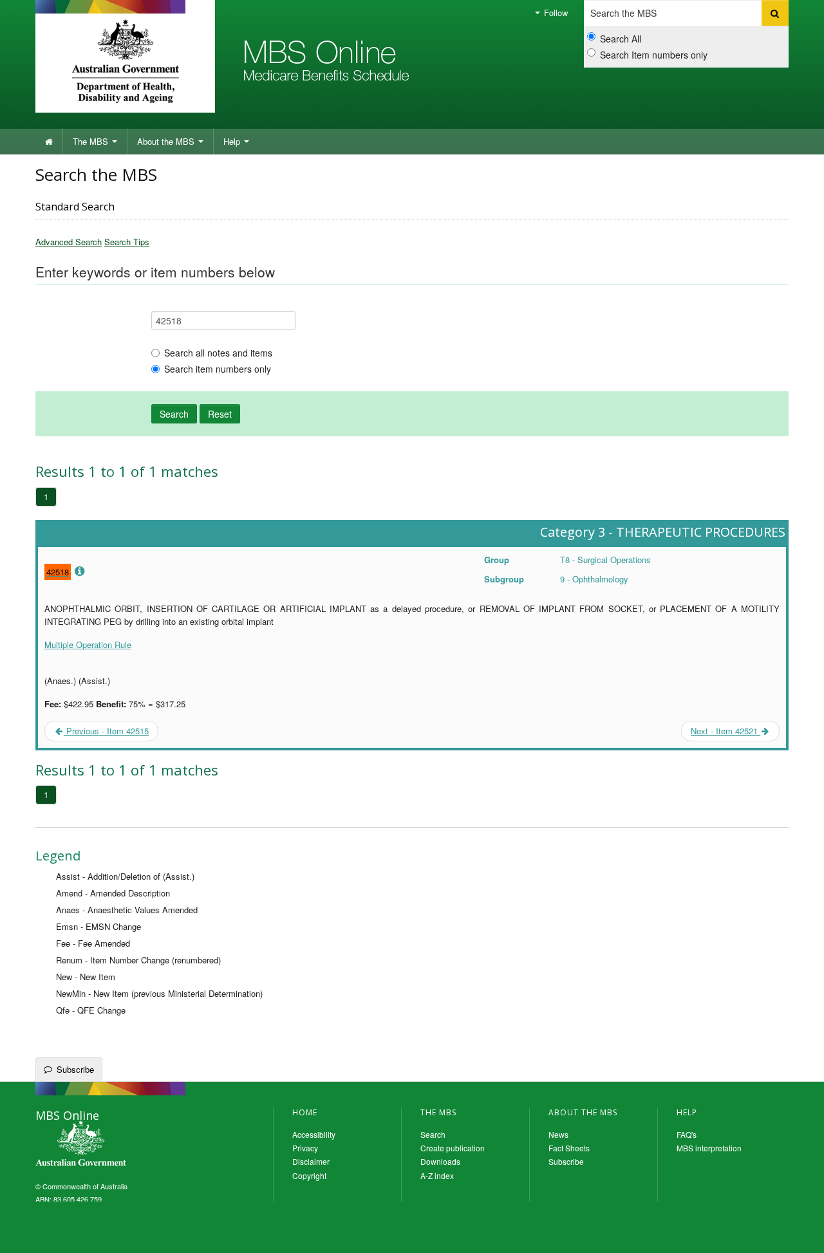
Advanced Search (68, 242)
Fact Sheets (569, 1147)
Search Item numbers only (653, 54)
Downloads (440, 1161)
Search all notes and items (218, 352)
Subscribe (75, 1069)
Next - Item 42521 (725, 731)
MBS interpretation (709, 1147)
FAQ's (687, 1134)
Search (174, 413)
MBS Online (115, 1144)
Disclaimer (311, 1161)
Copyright (309, 1175)
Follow (554, 12)
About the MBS (167, 141)
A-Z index (437, 1175)
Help (233, 141)
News (558, 1134)
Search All (620, 38)
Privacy (305, 1147)
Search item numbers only (217, 368)
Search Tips (126, 242)
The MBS (92, 141)
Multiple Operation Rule (87, 644)
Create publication (452, 1147)
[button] (798, 1234)
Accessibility (313, 1134)
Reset (220, 413)
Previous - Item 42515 (106, 731)
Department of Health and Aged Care (125, 61)
